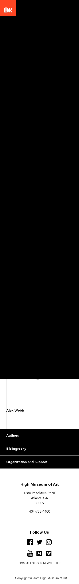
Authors (12, 435)
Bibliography (16, 448)
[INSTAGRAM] (49, 543)
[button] (69, 10)
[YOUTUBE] (30, 555)
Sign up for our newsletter (39, 563)
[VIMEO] (48, 555)
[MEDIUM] (39, 555)
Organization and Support (26, 462)
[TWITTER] (39, 543)
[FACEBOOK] (30, 543)
